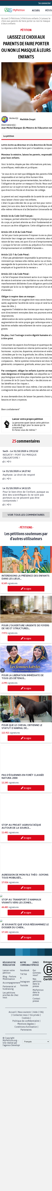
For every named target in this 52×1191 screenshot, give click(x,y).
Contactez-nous (20, 1067)
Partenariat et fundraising (9, 1040)
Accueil (36, 10)
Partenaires (26, 1082)
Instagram (25, 1034)
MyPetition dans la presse (38, 1044)
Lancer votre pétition (9, 1024)
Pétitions (15, 18)
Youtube (24, 1038)
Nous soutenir (24, 1064)
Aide (35, 1064)
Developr (15, 1097)
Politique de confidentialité (25, 1073)
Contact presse (36, 1052)
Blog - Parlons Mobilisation (9, 1030)
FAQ (41, 1064)
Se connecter (44, 3)
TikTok (23, 1026)
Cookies (26, 1070)
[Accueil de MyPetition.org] (14, 10)
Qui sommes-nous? (37, 1025)
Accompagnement (11, 1035)
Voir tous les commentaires (26, 517)
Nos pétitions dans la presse (37, 1035)
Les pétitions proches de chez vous (10, 1047)
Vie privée (34, 1067)
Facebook (24, 1023)
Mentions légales (25, 1076)
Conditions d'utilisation (26, 1079)
